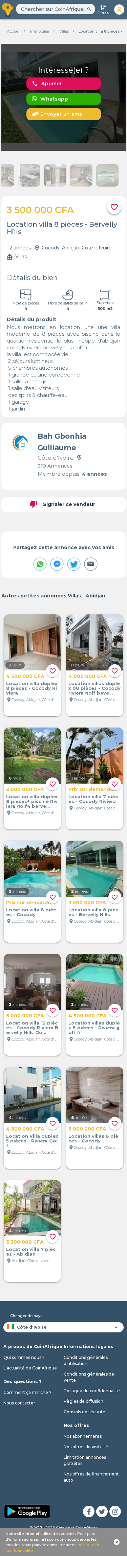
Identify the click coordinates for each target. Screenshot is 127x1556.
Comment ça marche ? (27, 1392)
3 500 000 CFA (87, 902)
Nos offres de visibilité (86, 1446)
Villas (64, 31)
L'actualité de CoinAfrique (30, 1367)
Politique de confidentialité (92, 1390)
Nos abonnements (83, 1436)
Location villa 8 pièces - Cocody (31, 912)
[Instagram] (115, 1511)
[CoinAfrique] (8, 9)
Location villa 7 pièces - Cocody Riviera (93, 799)
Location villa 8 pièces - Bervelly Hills (93, 912)
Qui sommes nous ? (24, 1357)
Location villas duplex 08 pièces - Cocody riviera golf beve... (94, 688)
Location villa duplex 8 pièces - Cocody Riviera (32, 688)
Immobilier (39, 31)
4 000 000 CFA (87, 676)
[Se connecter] (119, 9)
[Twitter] (102, 1511)
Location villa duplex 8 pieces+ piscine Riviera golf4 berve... (32, 801)
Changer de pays (26, 1315)
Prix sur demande (90, 789)
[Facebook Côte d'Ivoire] (88, 1511)
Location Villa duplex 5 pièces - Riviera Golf (32, 1141)
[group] (63, 97)
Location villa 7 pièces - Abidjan (31, 1251)
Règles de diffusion (83, 1401)
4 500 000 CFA (25, 676)
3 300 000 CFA (25, 1242)
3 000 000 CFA (25, 789)
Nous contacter (19, 1402)
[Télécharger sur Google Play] (27, 1510)
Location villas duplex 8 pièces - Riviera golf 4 (94, 1027)
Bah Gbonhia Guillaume (62, 442)
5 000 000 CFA (25, 1016)
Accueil (13, 31)
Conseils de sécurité (84, 1411)
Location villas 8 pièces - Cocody (93, 1138)
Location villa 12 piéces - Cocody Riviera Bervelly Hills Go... (32, 1027)
